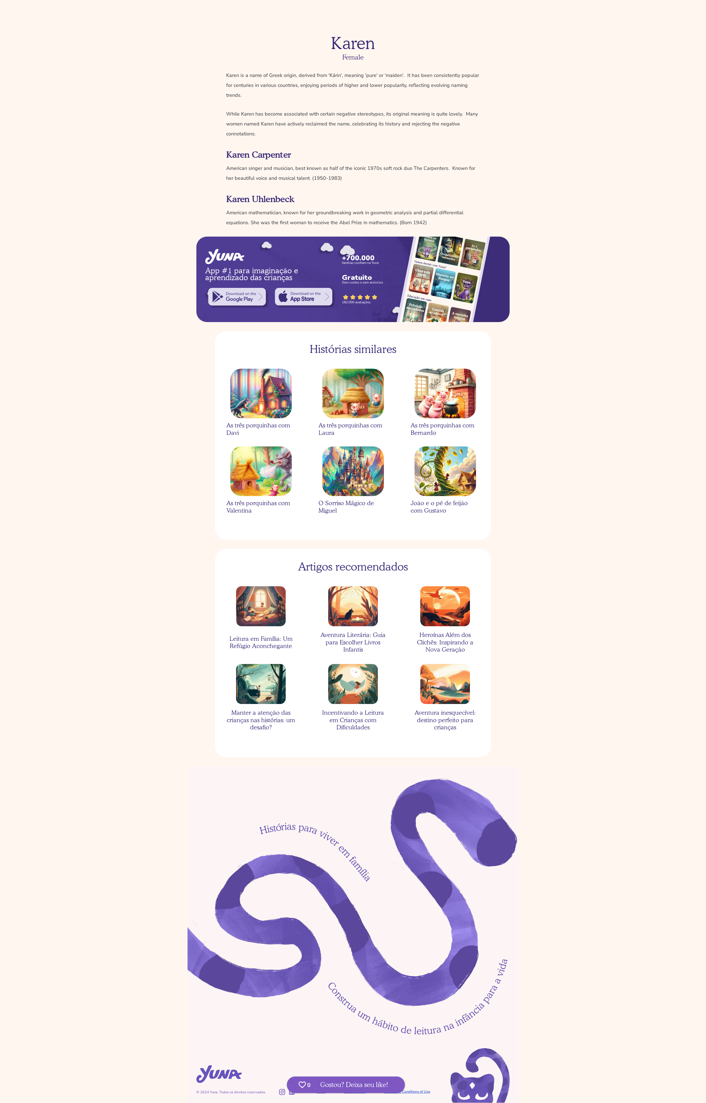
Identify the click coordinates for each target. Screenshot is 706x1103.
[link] (237, 297)
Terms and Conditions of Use (407, 1091)
